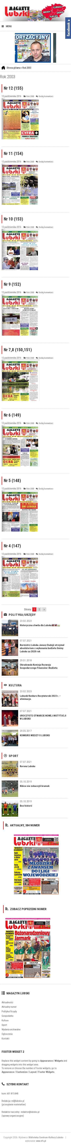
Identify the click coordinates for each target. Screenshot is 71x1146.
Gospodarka (7, 1015)
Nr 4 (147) (12, 546)
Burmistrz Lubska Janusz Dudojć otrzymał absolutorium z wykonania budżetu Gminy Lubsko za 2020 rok (42, 648)
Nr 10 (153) (13, 219)
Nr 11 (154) (13, 153)
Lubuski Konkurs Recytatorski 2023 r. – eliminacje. (40, 697)
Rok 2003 (26, 67)
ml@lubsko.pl (17, 1100)
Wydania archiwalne (11, 1029)
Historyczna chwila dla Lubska (36, 625)
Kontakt (5, 1038)
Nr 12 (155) (13, 88)
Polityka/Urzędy (22, 615)
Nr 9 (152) (12, 284)
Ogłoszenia (7, 1033)
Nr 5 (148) (12, 480)
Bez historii (26, 805)
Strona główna (13, 67)
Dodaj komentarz (46, 96)
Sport (13, 756)
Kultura (15, 685)
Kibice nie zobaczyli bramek (34, 786)
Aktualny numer (9, 1006)
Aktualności (7, 1002)
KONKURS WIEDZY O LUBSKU (35, 735)
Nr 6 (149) (12, 415)
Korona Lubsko (27, 766)
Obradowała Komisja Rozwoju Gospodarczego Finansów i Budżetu (38, 666)
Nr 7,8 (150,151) (18, 349)
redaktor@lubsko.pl (30, 1111)
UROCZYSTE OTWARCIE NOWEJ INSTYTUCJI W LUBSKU (43, 717)
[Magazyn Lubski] (17, 11)
